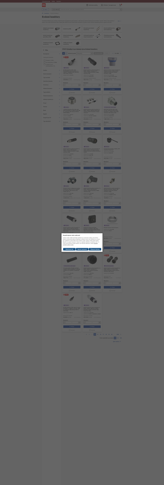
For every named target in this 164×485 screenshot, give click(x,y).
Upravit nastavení (82, 249)
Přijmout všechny (95, 249)
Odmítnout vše (69, 249)
